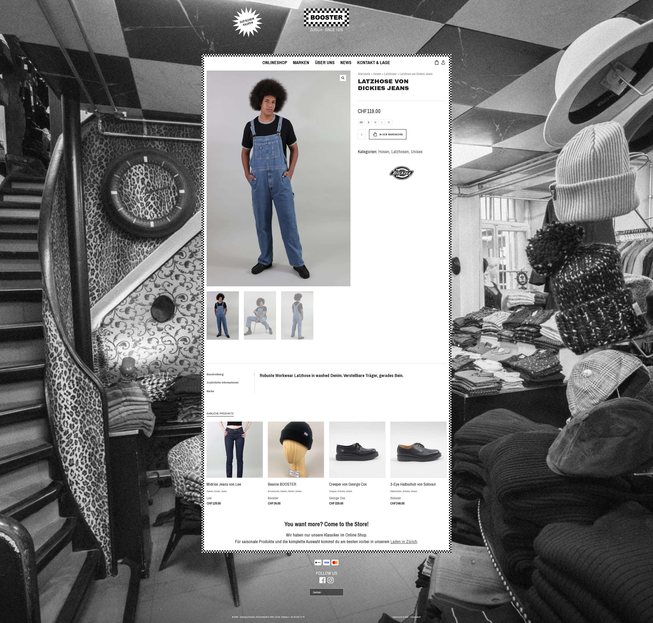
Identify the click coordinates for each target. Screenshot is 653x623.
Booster (273, 498)
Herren (291, 491)
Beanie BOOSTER (282, 484)
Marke (210, 391)
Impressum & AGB (400, 617)
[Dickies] (402, 173)
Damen (210, 491)
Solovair (395, 498)
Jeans (224, 491)
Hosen (377, 74)
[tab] (231, 374)
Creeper (333, 491)
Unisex (417, 152)
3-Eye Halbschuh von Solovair (413, 484)
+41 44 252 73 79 (297, 617)
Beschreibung (215, 374)
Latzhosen (390, 74)
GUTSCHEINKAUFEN (247, 21)
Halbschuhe (395, 491)
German (317, 592)
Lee (209, 498)
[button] (343, 78)
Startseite (364, 74)
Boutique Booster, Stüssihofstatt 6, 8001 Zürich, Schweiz (264, 617)
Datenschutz (415, 617)
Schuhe (341, 491)
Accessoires (273, 491)
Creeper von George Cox (348, 484)
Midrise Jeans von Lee (224, 484)
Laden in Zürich (403, 541)
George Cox (337, 498)
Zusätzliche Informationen (223, 382)
